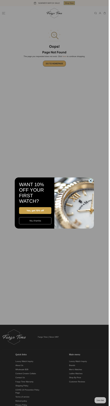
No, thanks (35, 220)
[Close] (90, 180)
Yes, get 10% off (35, 210)
